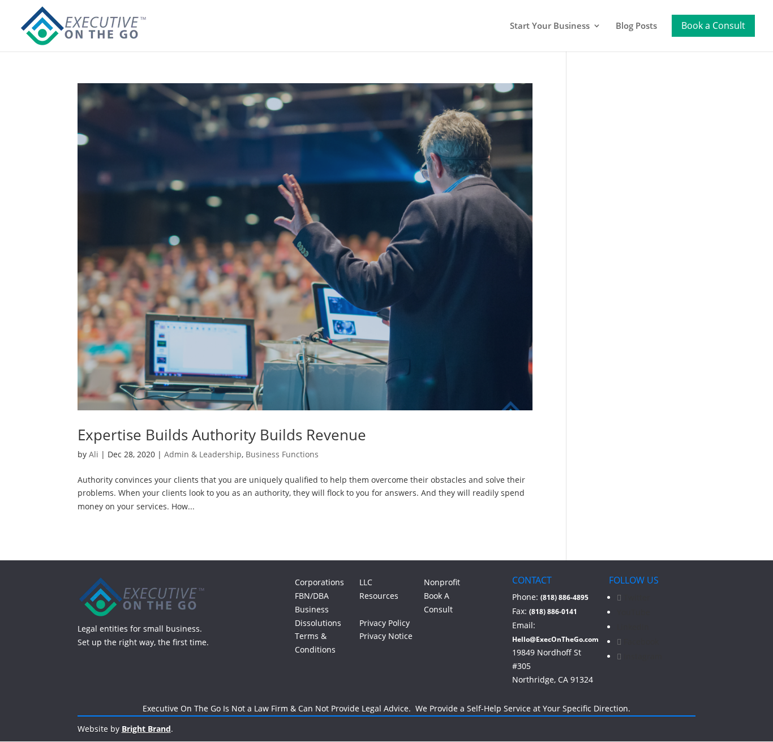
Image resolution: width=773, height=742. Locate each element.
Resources (378, 595)
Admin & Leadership (203, 454)
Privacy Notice (386, 636)
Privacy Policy (384, 622)
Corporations (319, 582)
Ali (93, 454)
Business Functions (282, 454)
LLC (365, 582)
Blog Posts (636, 26)
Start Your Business (550, 26)
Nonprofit (442, 582)
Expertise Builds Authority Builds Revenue (222, 434)
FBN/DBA (312, 595)
